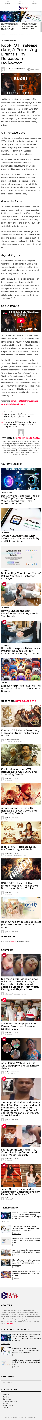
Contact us (7, 1399)
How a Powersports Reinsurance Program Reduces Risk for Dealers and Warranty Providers (20, 651)
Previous (1, 21)
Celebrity (6, 1397)
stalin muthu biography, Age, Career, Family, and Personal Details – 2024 (18, 1026)
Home (7, 1417)
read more (9, 1323)
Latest (8, 3)
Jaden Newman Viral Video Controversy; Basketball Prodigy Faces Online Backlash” (20, 1192)
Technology (7, 493)
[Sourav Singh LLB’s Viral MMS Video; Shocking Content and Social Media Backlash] (21, 1136)
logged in (13, 941)
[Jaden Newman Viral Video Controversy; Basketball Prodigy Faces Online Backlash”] (21, 1175)
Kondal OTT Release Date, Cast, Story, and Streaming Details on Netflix (20, 733)
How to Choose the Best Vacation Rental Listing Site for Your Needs (20, 613)
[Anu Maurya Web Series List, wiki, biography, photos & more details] (21, 1049)
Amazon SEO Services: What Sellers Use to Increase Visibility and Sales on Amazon (29, 25)
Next (41, 21)
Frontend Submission (10, 1401)
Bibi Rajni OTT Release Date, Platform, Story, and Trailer (18, 848)
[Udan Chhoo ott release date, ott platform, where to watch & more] (21, 908)
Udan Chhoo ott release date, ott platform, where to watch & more (21, 924)
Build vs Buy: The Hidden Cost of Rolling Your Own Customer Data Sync (21, 576)
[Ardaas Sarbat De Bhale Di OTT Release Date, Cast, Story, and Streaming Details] (21, 794)
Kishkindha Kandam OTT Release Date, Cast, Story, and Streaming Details (19, 772)
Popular (20, 3)
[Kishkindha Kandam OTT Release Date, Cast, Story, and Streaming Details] (21, 755)
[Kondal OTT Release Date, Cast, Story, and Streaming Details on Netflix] (21, 716)
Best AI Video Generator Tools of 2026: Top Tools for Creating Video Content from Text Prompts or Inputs (9, 26)
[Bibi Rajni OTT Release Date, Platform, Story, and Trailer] (21, 833)
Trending (33, 3)
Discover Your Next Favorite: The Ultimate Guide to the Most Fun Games (21, 688)
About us (6, 1395)
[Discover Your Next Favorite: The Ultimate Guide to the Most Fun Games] (21, 669)
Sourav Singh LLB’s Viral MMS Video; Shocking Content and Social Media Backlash (19, 1152)
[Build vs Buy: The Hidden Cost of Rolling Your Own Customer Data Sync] (21, 557)
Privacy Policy (8, 1405)
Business (5, 533)
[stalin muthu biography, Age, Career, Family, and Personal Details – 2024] (21, 1010)
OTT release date (25, 701)
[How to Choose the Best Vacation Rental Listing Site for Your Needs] (21, 594)
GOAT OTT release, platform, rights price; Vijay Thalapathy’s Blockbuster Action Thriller (19, 886)
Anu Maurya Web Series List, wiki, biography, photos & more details (20, 1066)
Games (4, 683)
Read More (5, 1221)
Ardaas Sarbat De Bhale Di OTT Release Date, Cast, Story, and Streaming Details (20, 811)
